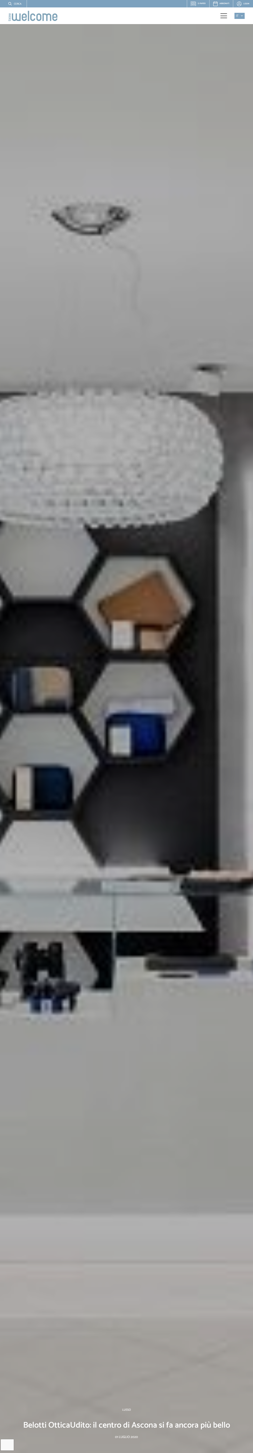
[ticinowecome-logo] (32, 16)
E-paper (199, 4)
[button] (12, 3)
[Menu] (224, 15)
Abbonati (224, 3)
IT (237, 15)
